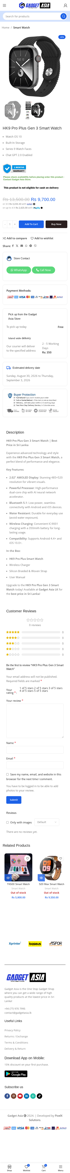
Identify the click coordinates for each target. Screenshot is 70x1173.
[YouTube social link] (20, 1096)
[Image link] (15, 1073)
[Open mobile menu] (4, 5)
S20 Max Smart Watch (51, 884)
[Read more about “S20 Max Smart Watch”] (41, 877)
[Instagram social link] (13, 1096)
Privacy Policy (12, 1030)
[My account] (65, 5)
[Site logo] (35, 5)
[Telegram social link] (30, 245)
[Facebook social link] (13, 245)
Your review (14, 701)
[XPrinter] (14, 944)
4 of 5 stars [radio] (26, 690)
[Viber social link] (35, 245)
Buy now (56, 224)
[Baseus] (35, 944)
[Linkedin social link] (26, 1096)
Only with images (21, 822)
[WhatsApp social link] (26, 245)
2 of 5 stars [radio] (41, 688)
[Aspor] (55, 944)
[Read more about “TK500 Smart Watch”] (8, 877)
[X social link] (17, 245)
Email (10, 758)
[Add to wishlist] (27, 858)
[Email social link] (21, 245)
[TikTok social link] (39, 1096)
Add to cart (31, 224)
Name (11, 743)
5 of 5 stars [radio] (41, 690)
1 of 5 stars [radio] (26, 688)
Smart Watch (21, 27)
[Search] (63, 16)
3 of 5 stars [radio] (55, 688)
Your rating (11, 691)
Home (5, 27)
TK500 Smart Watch (18, 884)
